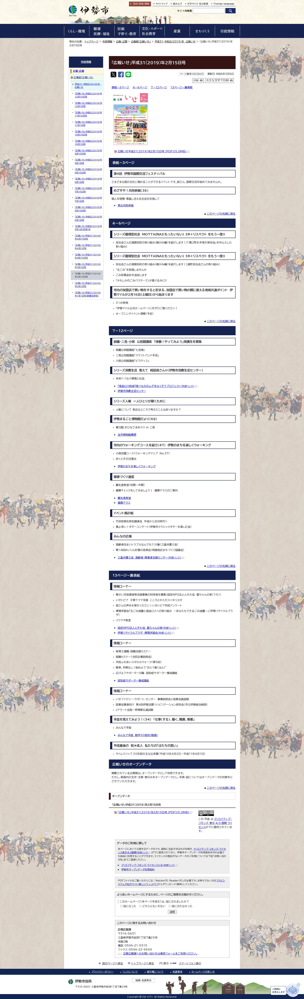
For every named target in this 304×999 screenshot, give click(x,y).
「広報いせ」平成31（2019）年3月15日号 (88, 256)
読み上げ (177, 4)
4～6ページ (140, 87)
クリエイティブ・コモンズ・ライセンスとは (148, 865)
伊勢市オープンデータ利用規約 (137, 869)
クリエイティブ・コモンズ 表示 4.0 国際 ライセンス (215, 823)
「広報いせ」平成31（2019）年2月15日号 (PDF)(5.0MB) (153, 812)
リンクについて (130, 972)
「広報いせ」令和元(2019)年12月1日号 (88, 104)
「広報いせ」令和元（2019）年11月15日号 (88, 114)
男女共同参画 (126, 205)
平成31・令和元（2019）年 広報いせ (175, 41)
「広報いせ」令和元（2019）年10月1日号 (88, 142)
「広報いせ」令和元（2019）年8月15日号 (88, 170)
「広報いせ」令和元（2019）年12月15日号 (88, 95)
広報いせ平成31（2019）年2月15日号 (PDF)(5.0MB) (152, 151)
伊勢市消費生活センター (132, 391)
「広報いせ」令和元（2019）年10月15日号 (88, 133)
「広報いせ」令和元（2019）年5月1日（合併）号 (88, 227)
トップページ (92, 41)
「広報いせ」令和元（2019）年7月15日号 (88, 189)
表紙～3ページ (120, 87)
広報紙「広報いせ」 (141, 41)
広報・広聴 (121, 41)
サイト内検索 (184, 10)
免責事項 (177, 972)
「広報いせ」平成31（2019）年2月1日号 (88, 284)
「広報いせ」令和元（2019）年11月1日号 (88, 123)
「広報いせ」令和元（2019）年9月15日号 (88, 152)
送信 (172, 912)
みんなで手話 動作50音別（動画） (138, 735)
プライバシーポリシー (102, 972)
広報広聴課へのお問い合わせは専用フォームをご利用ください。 (160, 953)
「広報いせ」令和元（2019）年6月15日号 (88, 208)
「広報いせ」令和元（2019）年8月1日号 (88, 180)
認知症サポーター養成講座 (133, 680)
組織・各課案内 (143, 980)
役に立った (129, 906)
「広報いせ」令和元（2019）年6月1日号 (88, 218)
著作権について (155, 972)
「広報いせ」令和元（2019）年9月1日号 (88, 161)
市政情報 (107, 41)
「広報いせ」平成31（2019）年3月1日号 (88, 265)
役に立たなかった (182, 906)
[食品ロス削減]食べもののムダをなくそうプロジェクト (156, 386)
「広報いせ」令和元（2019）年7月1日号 (88, 199)
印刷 (196, 80)
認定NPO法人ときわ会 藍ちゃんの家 (147, 628)
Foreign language (224, 4)
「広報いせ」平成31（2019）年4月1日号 (88, 246)
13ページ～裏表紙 (181, 87)
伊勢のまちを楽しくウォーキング (137, 466)
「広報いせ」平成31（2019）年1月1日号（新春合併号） (88, 294)
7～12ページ (159, 87)
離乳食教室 (124, 498)
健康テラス (124, 502)
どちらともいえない (153, 906)
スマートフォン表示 (190, 963)
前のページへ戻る (112, 963)
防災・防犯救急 (141, 4)
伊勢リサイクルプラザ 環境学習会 (144, 632)
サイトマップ (162, 4)
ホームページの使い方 (203, 972)
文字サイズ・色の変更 (197, 4)
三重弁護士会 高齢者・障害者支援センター (149, 557)
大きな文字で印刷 (217, 80)
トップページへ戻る (142, 963)
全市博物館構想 (127, 434)
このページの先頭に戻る (221, 213)
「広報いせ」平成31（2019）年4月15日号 (88, 237)
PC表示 (164, 963)
